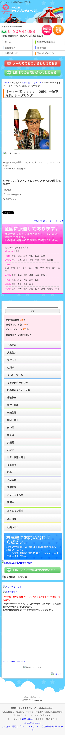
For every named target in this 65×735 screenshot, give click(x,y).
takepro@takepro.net (32, 723)
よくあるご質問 (15, 510)
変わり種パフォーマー (31, 83)
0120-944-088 (28, 719)
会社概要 (11, 519)
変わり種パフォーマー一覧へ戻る (48, 221)
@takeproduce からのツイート (16, 661)
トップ (6, 83)
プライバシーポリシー (28, 726)
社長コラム (13, 527)
